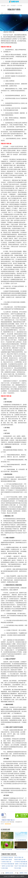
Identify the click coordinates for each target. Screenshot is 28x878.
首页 (8, 5)
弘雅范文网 (12, 876)
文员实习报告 (4, 868)
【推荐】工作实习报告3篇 (21, 863)
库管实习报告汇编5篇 (6, 859)
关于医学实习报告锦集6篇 (21, 861)
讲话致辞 (13, 5)
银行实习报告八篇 (19, 857)
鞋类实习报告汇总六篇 (20, 859)
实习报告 (20, 5)
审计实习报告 (18, 868)
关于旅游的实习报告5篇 (7, 857)
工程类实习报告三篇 (6, 861)
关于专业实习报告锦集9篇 (7, 863)
